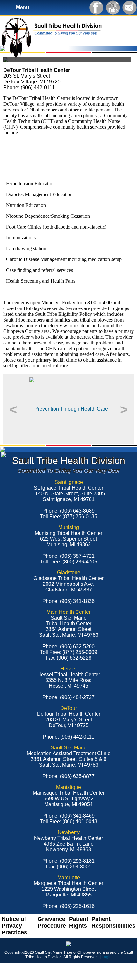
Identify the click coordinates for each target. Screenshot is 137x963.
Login (107, 957)
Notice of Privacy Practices (14, 926)
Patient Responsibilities (113, 922)
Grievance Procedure (52, 922)
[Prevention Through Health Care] (69, 408)
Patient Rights (78, 922)
